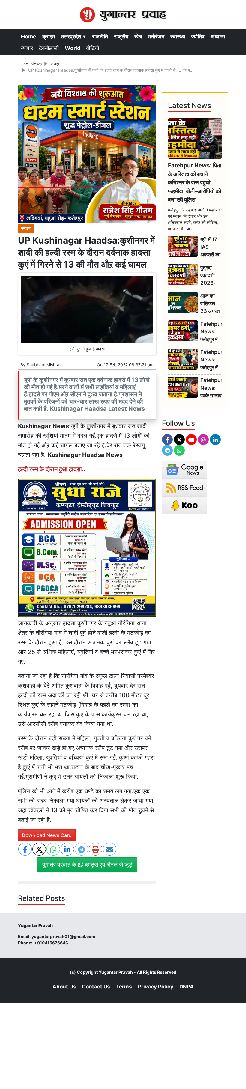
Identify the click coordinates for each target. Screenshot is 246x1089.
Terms (124, 987)
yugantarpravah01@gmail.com (63, 936)
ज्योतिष (198, 36)
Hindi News (31, 63)
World (72, 48)
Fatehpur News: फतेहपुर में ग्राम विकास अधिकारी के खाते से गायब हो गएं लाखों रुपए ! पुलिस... (211, 332)
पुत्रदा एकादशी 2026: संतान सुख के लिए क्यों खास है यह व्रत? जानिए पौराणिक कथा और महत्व (210, 275)
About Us (64, 987)
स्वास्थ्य (177, 36)
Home (28, 36)
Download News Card (47, 835)
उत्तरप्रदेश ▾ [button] (73, 36)
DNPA (186, 987)
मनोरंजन (156, 36)
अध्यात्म (218, 36)
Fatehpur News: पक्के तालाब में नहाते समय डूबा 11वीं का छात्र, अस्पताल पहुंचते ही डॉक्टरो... (211, 388)
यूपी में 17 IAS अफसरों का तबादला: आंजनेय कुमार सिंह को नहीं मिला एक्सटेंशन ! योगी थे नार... (210, 247)
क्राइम (48, 36)
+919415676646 (51, 942)
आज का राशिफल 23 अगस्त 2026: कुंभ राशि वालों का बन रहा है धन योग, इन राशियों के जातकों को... (210, 304)
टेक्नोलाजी (49, 48)
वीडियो (92, 48)
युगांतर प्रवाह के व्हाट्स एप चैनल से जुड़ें (87, 864)
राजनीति (100, 36)
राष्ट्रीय (121, 36)
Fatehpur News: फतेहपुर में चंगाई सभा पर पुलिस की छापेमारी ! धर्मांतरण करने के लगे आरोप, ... (211, 360)
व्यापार (27, 48)
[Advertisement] (123, 1046)
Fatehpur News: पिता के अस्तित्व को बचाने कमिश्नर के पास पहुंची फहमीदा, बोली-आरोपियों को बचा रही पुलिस (194, 182)
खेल (138, 36)
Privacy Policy (155, 987)
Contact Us (96, 987)
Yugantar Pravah (116, 972)
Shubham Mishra (43, 364)
